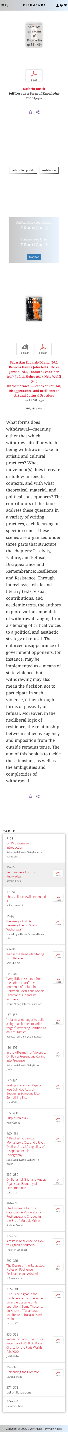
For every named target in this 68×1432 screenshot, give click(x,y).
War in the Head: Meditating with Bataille (25, 956)
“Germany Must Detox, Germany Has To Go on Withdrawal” (21, 925)
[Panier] (65, 5)
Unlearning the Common (22, 1372)
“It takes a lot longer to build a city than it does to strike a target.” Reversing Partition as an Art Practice (26, 1026)
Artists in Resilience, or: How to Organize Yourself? (25, 1243)
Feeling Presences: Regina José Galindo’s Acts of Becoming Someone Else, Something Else (23, 1091)
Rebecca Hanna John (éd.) (28, 367)
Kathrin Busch (34, 89)
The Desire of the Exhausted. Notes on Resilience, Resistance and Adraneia (25, 1270)
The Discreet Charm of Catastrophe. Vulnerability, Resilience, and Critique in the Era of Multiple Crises (23, 1214)
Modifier (34, 257)
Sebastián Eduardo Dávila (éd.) (33, 362)
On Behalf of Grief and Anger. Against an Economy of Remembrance (26, 1184)
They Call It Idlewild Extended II (26, 899)
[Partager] (37, 112)
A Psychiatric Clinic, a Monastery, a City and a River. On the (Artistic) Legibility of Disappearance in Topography (25, 1146)
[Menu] (2, 5)
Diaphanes (34, 5)
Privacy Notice (53, 1428)
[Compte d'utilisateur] (57, 5)
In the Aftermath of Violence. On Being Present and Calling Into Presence (26, 1057)
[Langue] (61, 5)
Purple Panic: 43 (17, 1118)
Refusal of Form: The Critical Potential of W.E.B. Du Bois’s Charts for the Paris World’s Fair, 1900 (25, 1345)
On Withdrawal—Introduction (17, 845)
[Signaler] (31, 112)
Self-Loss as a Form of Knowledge (21, 874)
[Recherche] (6, 5)
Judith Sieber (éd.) (29, 376)
